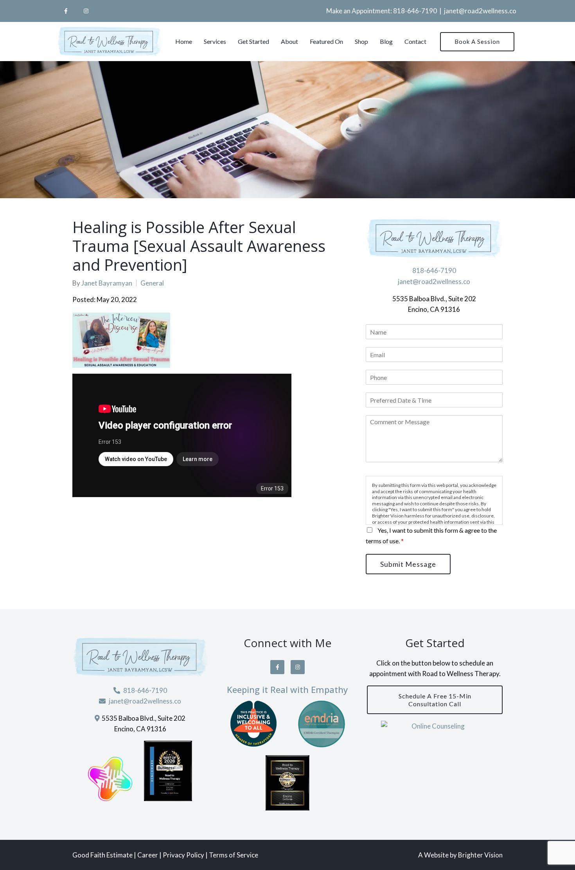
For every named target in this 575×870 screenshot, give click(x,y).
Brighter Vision (480, 855)
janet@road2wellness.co (480, 11)
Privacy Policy (183, 855)
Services (215, 41)
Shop (361, 41)
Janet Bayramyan (106, 283)
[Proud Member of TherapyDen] (253, 723)
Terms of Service (233, 855)
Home (183, 41)
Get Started (253, 41)
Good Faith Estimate (102, 855)
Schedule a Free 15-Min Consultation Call (435, 699)
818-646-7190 (415, 11)
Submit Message (408, 564)
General (152, 283)
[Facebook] (66, 11)
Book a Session (477, 41)
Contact (415, 41)
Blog (386, 41)
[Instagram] (86, 11)
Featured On (326, 41)
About (289, 41)
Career (148, 855)
